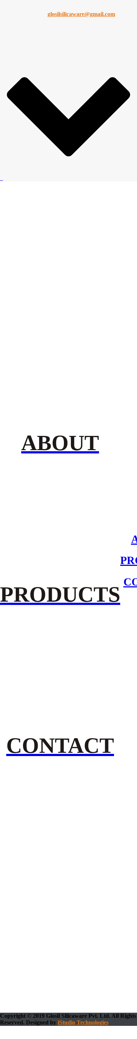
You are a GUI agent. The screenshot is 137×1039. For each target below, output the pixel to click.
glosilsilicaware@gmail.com (81, 14)
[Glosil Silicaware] (1, 178)
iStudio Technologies (83, 1022)
